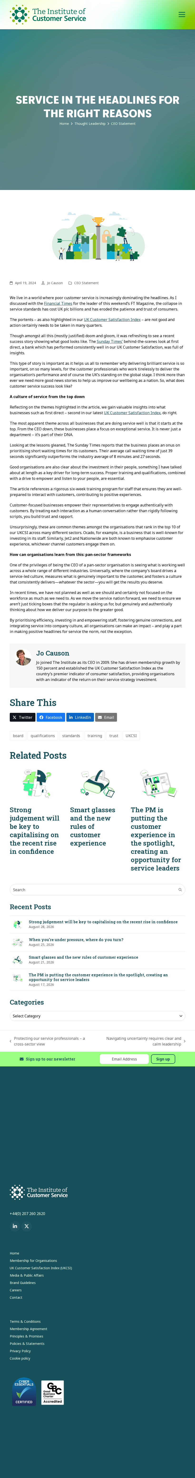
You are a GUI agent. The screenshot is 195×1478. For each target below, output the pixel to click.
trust (113, 735)
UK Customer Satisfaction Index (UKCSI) (41, 1268)
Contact (16, 1297)
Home (14, 1253)
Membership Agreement (28, 1329)
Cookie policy (20, 1358)
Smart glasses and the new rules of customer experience (92, 826)
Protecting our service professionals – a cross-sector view (47, 1041)
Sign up (163, 1059)
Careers (16, 1290)
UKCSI (131, 735)
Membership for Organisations (33, 1260)
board (18, 735)
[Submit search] (180, 889)
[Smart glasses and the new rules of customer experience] (97, 783)
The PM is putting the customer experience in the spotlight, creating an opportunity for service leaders (156, 838)
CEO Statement (86, 283)
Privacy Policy (20, 1351)
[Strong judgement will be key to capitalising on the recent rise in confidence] (37, 783)
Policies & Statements (27, 1343)
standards (71, 735)
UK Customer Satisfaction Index (112, 319)
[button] (182, 14)
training (95, 735)
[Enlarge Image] (97, 237)
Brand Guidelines (23, 1282)
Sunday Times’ (110, 341)
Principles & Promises (26, 1336)
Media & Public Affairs (27, 1275)
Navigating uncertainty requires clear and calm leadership (140, 1041)
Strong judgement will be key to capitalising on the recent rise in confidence (34, 830)
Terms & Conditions (25, 1321)
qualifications (43, 735)
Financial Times (58, 303)
